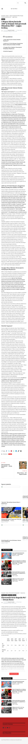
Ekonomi (10, 595)
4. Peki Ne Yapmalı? (8, 51)
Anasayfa (3, 15)
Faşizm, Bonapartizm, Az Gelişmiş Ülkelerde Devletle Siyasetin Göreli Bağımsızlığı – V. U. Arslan (19, 562)
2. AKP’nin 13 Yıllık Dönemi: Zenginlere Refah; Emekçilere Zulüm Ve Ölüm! (13, 44)
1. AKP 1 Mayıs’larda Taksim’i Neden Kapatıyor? (12, 40)
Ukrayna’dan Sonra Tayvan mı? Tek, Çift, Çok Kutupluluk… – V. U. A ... (11, 520)
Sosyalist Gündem (11, 30)
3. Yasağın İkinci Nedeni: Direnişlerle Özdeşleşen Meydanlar (12, 48)
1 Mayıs (10, 454)
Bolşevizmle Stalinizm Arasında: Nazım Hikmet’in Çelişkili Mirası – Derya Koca (19, 573)
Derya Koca (4, 595)
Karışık (7, 15)
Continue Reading (14, 673)
